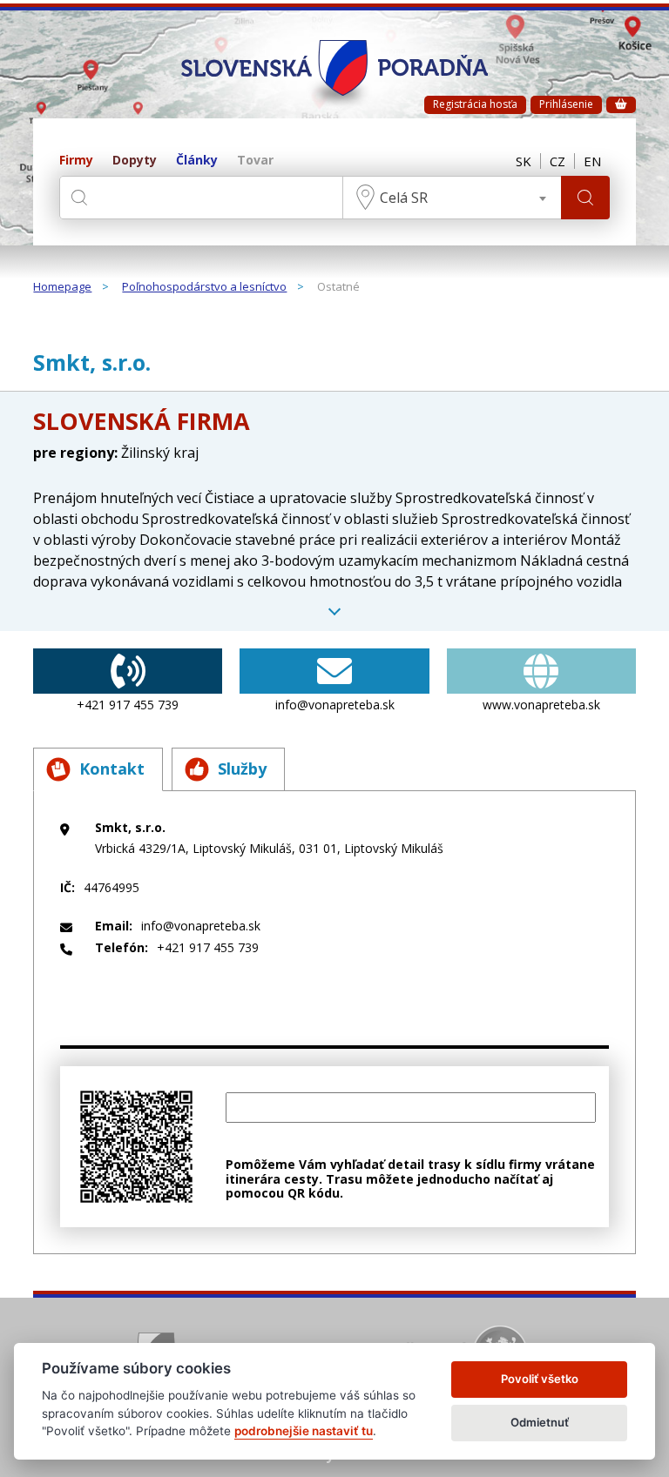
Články (197, 160)
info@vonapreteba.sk (335, 704)
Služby (242, 768)
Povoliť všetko (539, 1379)
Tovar (255, 160)
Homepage (62, 287)
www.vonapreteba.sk (541, 704)
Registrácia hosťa (475, 104)
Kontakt (112, 768)
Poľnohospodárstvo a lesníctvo (204, 287)
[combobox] (452, 197)
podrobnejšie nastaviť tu (303, 1431)
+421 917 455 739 (128, 704)
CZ (557, 161)
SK (523, 161)
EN (592, 161)
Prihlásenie (566, 104)
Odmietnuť (539, 1422)
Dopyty (134, 160)
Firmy (76, 160)
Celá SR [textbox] (404, 197)
